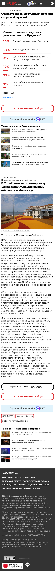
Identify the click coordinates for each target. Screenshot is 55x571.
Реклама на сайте (25, 477)
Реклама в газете (11, 481)
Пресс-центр (9, 485)
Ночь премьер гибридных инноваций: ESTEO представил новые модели (30, 441)
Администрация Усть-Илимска (15, 230)
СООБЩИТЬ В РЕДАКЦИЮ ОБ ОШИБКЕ (21, 488)
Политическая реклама (36, 481)
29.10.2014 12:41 (15, 10)
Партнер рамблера (24, 558)
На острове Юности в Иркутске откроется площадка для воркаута (29, 155)
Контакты (7, 477)
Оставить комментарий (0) (28, 108)
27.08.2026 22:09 (8, 177)
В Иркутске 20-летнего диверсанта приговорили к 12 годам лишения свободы (32, 450)
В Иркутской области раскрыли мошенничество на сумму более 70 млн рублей (31, 458)
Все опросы (8, 97)
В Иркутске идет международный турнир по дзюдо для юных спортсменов (30, 131)
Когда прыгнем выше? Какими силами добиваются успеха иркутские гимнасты (28, 139)
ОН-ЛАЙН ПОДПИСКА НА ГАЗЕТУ (34, 485)
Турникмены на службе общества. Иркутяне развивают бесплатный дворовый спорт (30, 163)
